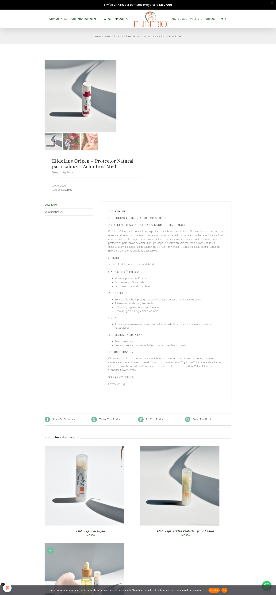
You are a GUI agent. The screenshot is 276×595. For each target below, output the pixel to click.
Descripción (51, 204)
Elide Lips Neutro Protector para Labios (185, 531)
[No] (272, 590)
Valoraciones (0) (54, 211)
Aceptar (214, 590)
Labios (68, 189)
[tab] (69, 204)
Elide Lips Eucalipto (90, 531)
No (224, 590)
